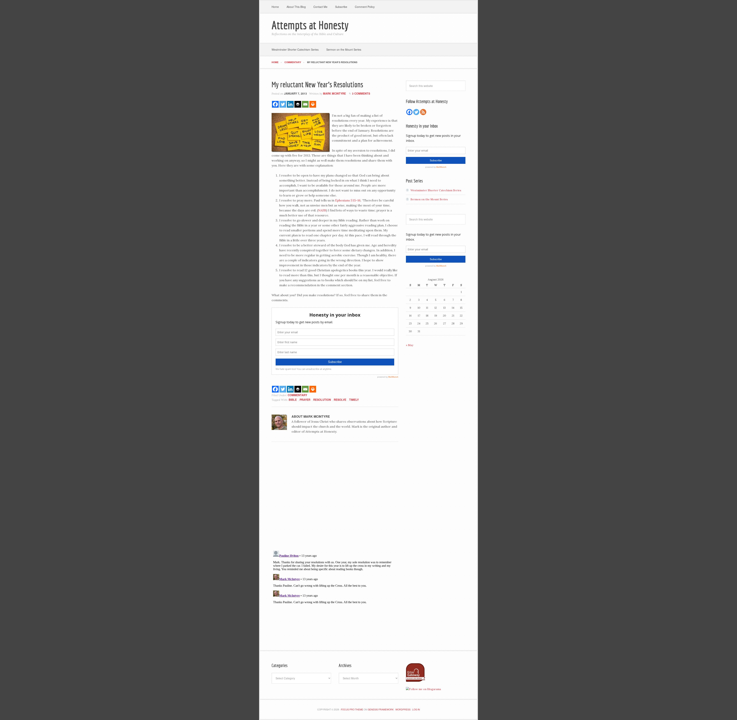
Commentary (297, 395)
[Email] (305, 104)
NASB (322, 210)
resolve (340, 400)
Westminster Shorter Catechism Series (436, 190)
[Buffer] (297, 104)
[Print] (312, 104)
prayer (305, 400)
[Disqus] (335, 497)
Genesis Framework (381, 709)
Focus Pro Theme (352, 709)
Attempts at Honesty (310, 25)
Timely (354, 400)
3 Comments (361, 93)
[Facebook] (275, 104)
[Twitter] (282, 104)
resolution (322, 400)
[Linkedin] (290, 104)
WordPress (403, 709)
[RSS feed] (423, 112)
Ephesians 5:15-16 (347, 200)
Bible (293, 400)
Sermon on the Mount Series (429, 199)
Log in (416, 709)
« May (409, 345)
